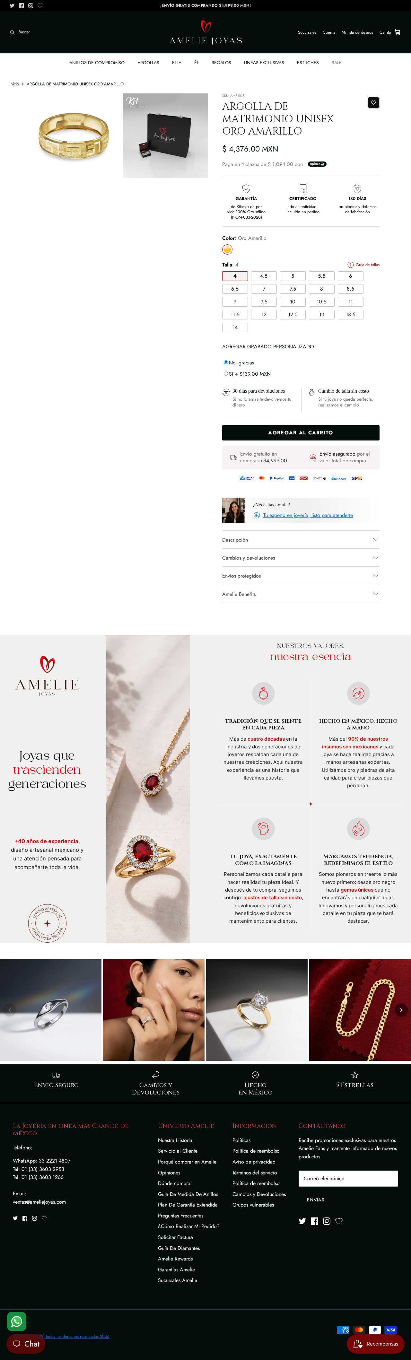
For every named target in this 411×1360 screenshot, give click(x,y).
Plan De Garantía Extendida (188, 1204)
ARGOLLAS (148, 62)
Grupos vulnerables (253, 1204)
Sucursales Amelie (177, 1280)
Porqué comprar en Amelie (187, 1161)
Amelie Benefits (239, 594)
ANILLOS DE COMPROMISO (97, 62)
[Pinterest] (40, 5)
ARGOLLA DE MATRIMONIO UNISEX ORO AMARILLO (75, 84)
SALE (337, 62)
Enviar (316, 1200)
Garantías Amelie (176, 1269)
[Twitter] (12, 5)
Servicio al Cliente (177, 1151)
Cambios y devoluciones (248, 558)
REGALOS (221, 62)
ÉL (196, 62)
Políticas (241, 1140)
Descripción (235, 540)
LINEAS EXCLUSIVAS (264, 62)
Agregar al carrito (300, 432)
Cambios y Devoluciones (259, 1194)
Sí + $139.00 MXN (250, 374)
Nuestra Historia (175, 1140)
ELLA (176, 62)
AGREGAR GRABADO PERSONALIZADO (268, 346)
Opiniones (169, 1172)
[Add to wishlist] (374, 103)
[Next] (401, 1010)
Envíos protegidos (241, 576)
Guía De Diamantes (179, 1248)
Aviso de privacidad (253, 1161)
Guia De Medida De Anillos (188, 1194)
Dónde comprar (175, 1183)
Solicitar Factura (175, 1237)
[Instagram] (30, 5)
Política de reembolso (256, 1151)
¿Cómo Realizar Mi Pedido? (189, 1226)
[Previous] (9, 1010)
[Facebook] (21, 5)
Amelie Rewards (175, 1258)
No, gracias (241, 362)
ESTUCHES (308, 62)
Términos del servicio (254, 1172)
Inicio (14, 84)
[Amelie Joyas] (206, 32)
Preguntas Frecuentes (180, 1215)
